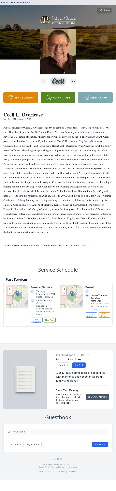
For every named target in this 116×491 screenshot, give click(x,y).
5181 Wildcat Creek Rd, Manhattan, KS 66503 (45, 311)
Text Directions (37, 320)
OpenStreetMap (61, 471)
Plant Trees (49, 320)
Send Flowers (104, 315)
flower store (80, 245)
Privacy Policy (50, 467)
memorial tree (37, 245)
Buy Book (79, 365)
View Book (63, 365)
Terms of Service (65, 467)
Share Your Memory (97, 396)
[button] (17, 294)
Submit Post (100, 444)
